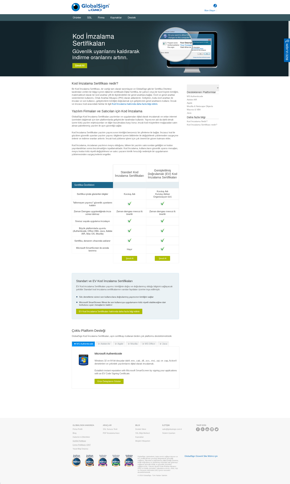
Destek (132, 17)
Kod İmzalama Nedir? (197, 121)
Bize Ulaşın (210, 10)
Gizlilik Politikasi (79, 441)
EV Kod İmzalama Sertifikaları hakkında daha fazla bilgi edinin (109, 311)
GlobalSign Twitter (217, 429)
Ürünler (77, 17)
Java (189, 113)
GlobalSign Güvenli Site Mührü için (201, 456)
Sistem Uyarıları (168, 433)
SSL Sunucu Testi (110, 429)
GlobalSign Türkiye (91, 7)
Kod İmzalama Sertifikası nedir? (202, 124)
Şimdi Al (79, 65)
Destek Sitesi (140, 429)
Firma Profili (77, 429)
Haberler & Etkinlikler (81, 437)
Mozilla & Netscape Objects (200, 106)
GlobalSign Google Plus (203, 429)
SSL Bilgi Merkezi (142, 433)
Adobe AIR (192, 99)
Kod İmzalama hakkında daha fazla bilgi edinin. (135, 104)
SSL (89, 17)
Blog (74, 433)
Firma (101, 17)
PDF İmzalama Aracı (111, 433)
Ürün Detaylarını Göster (109, 381)
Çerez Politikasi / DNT (82, 445)
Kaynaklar (116, 17)
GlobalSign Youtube (207, 429)
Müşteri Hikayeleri (142, 441)
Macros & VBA (194, 109)
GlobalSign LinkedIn (212, 429)
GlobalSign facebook (198, 429)
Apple (189, 103)
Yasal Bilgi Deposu (80, 449)
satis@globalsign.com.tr (172, 429)
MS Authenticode (195, 96)
